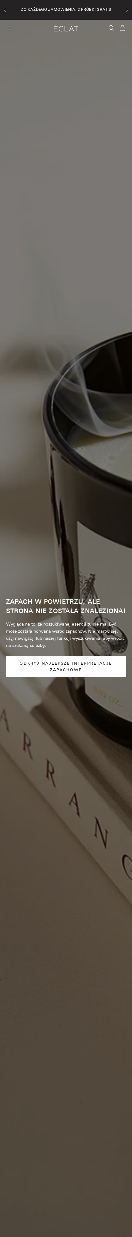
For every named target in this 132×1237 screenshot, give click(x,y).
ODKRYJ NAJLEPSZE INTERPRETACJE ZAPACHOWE (66, 666)
